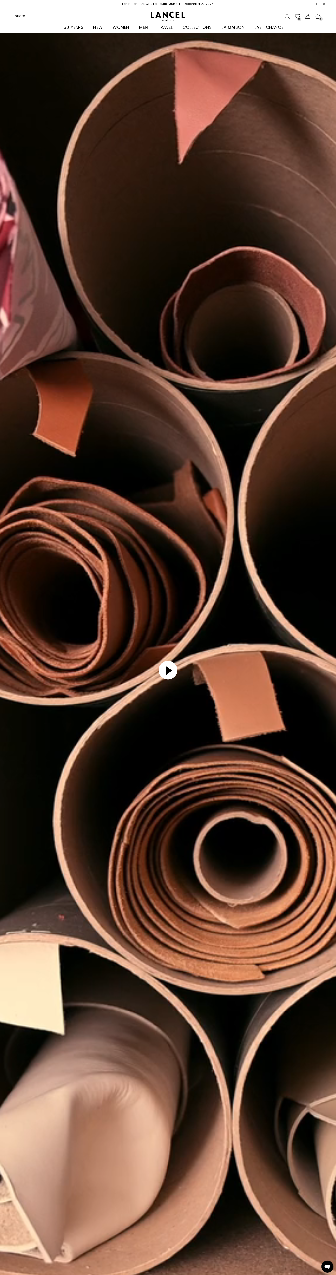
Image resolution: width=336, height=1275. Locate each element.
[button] (316, 4)
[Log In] (308, 16)
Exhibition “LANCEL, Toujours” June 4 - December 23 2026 (168, 4)
